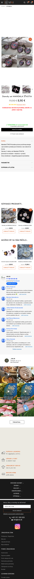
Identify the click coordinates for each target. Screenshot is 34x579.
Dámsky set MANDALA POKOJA (9, 225)
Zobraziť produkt (8, 231)
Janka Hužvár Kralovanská (14, 308)
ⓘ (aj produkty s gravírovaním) (17, 126)
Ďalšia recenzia (17, 349)
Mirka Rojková (10, 287)
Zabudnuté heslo (5, 541)
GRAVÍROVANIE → (17, 491)
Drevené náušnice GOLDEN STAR (8, 261)
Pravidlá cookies (5, 577)
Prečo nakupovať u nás (7, 558)
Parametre (5, 162)
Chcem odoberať (17, 510)
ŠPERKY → (17, 485)
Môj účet (3, 539)
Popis (3, 141)
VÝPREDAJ (9, 6)
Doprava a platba (7, 167)
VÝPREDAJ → (17, 496)
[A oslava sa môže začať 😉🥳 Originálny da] (8, 391)
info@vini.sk (18, 520)
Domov (3, 6)
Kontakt (3, 569)
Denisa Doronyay (11, 328)
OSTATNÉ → (17, 493)
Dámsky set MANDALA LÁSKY (25, 225)
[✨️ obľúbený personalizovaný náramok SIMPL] (8, 408)
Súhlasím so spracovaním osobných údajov (13, 514)
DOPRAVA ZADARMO (13, 452)
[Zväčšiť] (4, 65)
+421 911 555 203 (18, 517)
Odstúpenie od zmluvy (7, 566)
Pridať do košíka (17, 129)
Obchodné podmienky (7, 561)
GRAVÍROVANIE (11, 473)
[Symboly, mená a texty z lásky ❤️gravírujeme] (25, 408)
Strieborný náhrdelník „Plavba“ (25, 261)
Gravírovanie (4, 552)
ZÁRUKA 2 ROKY (11, 459)
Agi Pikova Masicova (12, 318)
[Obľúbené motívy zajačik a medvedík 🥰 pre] (8, 374)
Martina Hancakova (12, 297)
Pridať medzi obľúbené (18, 134)
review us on (11, 283)
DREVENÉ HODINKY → (17, 483)
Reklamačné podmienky (7, 563)
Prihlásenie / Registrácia (7, 536)
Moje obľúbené (5, 544)
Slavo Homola (10, 339)
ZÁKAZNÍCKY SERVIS (13, 466)
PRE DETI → (17, 488)
